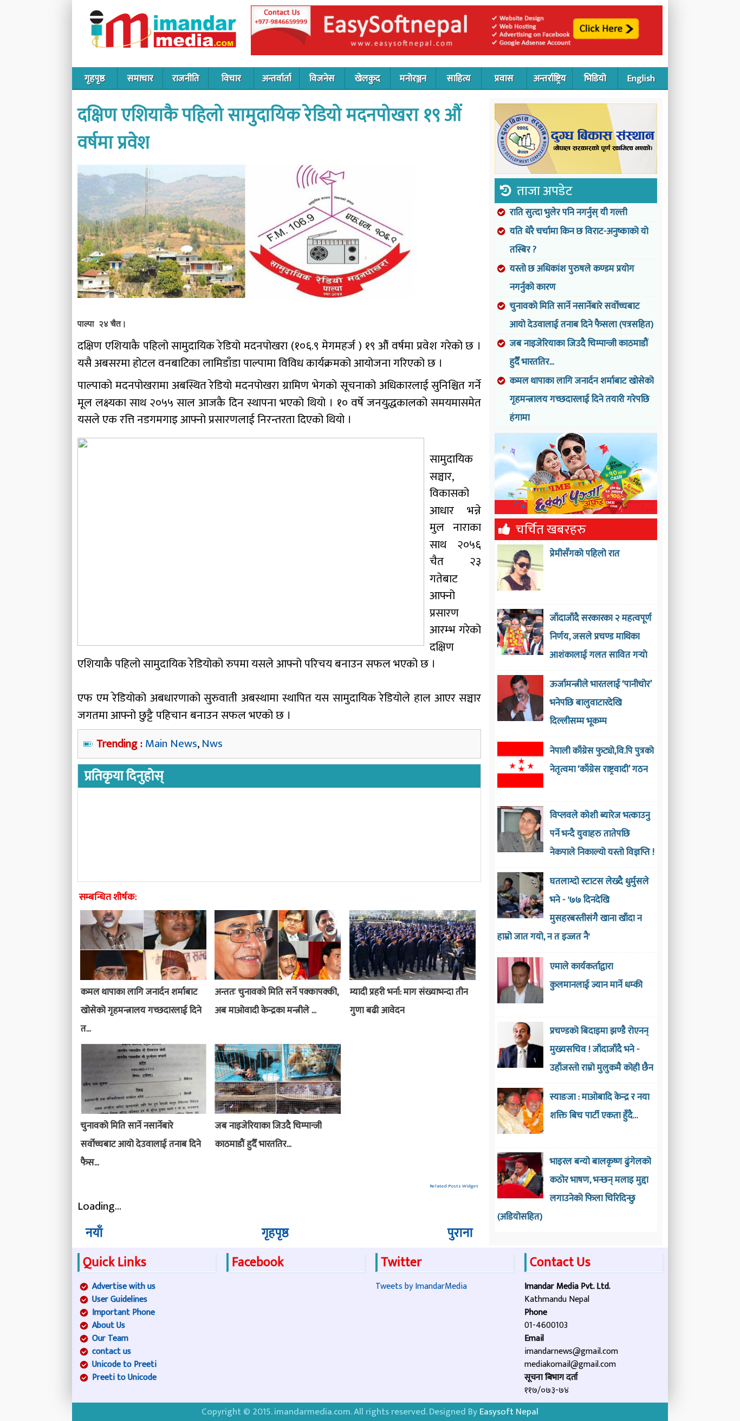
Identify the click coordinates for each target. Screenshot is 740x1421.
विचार (231, 78)
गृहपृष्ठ (95, 78)
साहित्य (459, 78)
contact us (111, 1351)
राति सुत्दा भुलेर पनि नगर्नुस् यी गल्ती (568, 212)
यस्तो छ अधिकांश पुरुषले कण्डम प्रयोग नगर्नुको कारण (572, 278)
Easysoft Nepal (508, 1411)
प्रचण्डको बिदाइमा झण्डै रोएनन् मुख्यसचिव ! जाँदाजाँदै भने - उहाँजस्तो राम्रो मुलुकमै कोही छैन (601, 1049)
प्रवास (504, 78)
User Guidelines (119, 1299)
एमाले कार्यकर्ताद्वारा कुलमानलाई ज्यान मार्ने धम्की (596, 975)
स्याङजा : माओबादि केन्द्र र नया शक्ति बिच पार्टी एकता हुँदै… (600, 1106)
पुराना (460, 1233)
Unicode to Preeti (124, 1364)
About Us (108, 1325)
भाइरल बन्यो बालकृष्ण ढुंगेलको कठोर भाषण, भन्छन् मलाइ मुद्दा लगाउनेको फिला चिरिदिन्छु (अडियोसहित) (574, 1189)
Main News (171, 743)
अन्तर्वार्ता (276, 78)
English (641, 78)
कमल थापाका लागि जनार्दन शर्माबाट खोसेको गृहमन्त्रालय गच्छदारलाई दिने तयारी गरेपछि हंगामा (582, 399)
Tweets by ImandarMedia (421, 1286)
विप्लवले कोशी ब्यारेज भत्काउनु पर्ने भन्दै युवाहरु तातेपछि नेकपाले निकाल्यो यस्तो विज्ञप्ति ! (602, 834)
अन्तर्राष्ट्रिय (550, 78)
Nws (212, 743)
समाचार (140, 78)
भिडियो (595, 78)
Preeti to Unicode (124, 1377)
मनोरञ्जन (413, 78)
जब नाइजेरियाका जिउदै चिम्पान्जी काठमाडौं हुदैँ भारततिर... (579, 352)
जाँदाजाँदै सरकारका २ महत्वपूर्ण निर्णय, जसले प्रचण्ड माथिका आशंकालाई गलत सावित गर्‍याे (601, 637)
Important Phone (123, 1312)
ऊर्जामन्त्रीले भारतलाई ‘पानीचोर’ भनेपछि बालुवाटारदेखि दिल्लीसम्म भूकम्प (601, 703)
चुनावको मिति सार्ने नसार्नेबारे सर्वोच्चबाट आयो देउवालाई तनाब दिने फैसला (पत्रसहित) (581, 315)
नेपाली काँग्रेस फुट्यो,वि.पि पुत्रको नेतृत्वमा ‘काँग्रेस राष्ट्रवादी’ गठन (602, 760)
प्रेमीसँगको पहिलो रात (585, 553)
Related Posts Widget (454, 1186)
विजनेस (322, 78)
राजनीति (185, 78)
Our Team (110, 1338)
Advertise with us (123, 1286)
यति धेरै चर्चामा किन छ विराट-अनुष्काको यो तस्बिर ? (579, 240)
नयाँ (94, 1233)
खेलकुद (367, 78)
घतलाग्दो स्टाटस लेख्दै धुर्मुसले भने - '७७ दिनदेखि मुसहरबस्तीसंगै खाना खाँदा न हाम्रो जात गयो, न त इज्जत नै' (573, 909)
